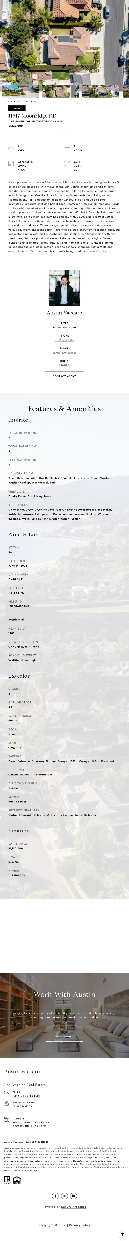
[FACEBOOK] (55, 1196)
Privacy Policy (79, 1225)
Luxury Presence (74, 1207)
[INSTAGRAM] (64, 1196)
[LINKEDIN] (73, 1196)
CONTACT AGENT (64, 376)
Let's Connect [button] (64, 1036)
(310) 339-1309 (64, 340)
